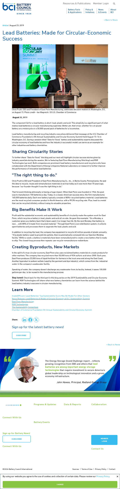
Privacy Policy (102, 476)
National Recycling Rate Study (76, 417)
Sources (75, 469)
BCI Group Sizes (70, 414)
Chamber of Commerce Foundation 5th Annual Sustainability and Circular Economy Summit (52, 310)
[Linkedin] (24, 319)
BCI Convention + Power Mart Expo (46, 430)
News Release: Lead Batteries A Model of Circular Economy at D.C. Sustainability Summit (51, 299)
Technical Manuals (71, 424)
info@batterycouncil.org (101, 452)
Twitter (7, 426)
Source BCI (68, 421)
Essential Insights (41, 415)
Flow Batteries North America (46, 441)
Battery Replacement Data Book (74, 409)
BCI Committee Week (42, 426)
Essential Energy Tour (43, 411)
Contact (112, 469)
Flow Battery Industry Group (102, 430)
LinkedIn (8, 421)
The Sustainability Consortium (25, 307)
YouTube (8, 423)
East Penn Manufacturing (23, 302)
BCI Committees (97, 415)
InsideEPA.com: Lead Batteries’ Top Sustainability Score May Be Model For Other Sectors (51, 296)
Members (95, 408)
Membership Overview (100, 411)
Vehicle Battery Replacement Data (75, 429)
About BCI (113, 11)
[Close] (117, 477)
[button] (114, 4)
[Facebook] (30, 319)
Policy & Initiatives (89, 11)
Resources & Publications (77, 3)
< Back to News (111, 20)
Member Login (101, 3)
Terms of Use (87, 469)
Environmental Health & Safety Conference (46, 436)
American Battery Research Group (102, 419)
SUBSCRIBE (21, 336)
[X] (36, 319)
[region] (60, 481)
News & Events (102, 11)
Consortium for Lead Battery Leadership (102, 425)
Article (5, 26)
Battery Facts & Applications (75, 11)
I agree (60, 485)
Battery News (39, 408)
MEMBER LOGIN (104, 440)
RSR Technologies (20, 304)
